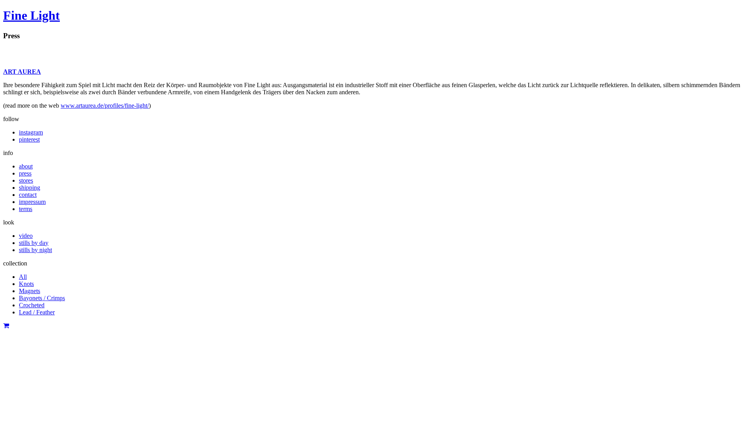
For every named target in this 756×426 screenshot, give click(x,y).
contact (28, 194)
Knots (26, 283)
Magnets (29, 291)
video (26, 235)
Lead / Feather (37, 312)
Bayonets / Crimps (42, 298)
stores (26, 180)
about (26, 166)
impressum (32, 201)
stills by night (35, 250)
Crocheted (31, 305)
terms (25, 209)
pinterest (29, 139)
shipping (29, 187)
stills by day (33, 242)
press (25, 173)
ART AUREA (22, 71)
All (23, 276)
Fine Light (31, 15)
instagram (31, 132)
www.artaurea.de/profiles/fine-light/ (105, 105)
